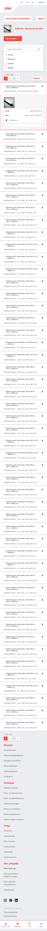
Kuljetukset (8, 776)
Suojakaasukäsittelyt (12, 761)
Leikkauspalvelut (10, 771)
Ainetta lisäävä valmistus (14, 819)
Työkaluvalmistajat (11, 804)
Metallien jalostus (11, 788)
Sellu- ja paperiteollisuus (14, 798)
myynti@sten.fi (10, 884)
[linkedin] (16, 900)
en (22, 2)
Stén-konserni (9, 841)
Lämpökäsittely (10, 750)
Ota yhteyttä (11, 38)
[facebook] (10, 900)
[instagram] (5, 900)
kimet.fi (41, 2)
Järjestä (36, 78)
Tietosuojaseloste (11, 912)
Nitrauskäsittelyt (10, 766)
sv (33, 2)
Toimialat (9, 783)
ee (27, 2)
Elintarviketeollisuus (12, 814)
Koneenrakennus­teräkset (18, 18)
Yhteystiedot (9, 890)
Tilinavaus (8, 831)
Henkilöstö (8, 852)
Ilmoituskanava (10, 857)
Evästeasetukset (10, 916)
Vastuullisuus (9, 836)
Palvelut (8, 745)
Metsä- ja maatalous (12, 809)
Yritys (7, 826)
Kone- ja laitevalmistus (13, 793)
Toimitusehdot (9, 847)
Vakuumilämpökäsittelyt (13, 755)
